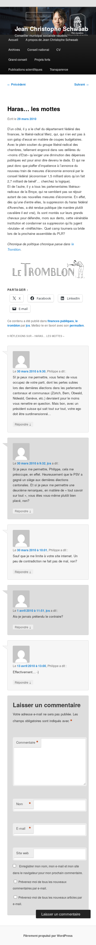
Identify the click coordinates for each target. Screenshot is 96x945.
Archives (14, 49)
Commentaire (27, 742)
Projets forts (42, 59)
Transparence (59, 69)
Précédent (16, 84)
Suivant (81, 84)
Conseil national (38, 49)
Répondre (23, 424)
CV (58, 49)
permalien (77, 325)
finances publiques (61, 321)
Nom (23, 804)
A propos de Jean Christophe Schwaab (52, 39)
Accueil (13, 39)
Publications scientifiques (25, 69)
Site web (22, 853)
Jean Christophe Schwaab (51, 28)
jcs (28, 325)
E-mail (23, 828)
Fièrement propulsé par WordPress (48, 935)
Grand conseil (17, 59)
